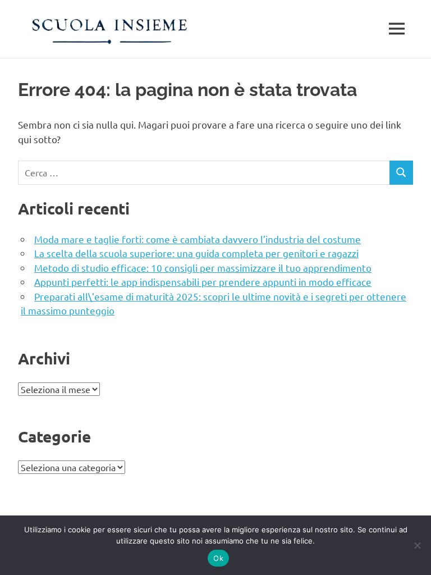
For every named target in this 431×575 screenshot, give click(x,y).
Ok (218, 558)
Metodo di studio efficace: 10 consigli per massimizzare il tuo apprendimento (203, 267)
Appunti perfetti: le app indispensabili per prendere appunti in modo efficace (203, 282)
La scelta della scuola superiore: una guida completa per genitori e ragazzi (196, 253)
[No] (417, 545)
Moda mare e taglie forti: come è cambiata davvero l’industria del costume (197, 239)
